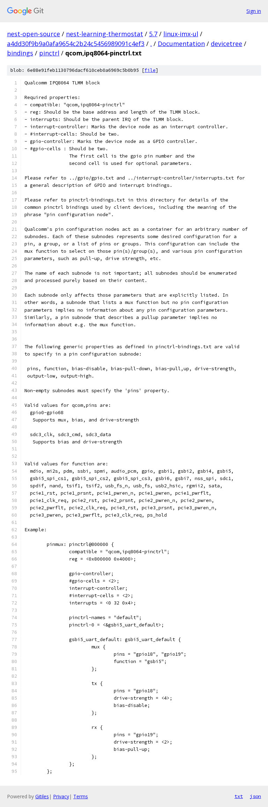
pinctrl (49, 53)
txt (238, 796)
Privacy (61, 796)
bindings (20, 53)
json (255, 796)
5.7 (153, 34)
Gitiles (42, 796)
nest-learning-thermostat (104, 34)
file (150, 70)
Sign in (253, 11)
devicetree (226, 43)
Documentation (181, 43)
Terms (80, 796)
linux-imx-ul (180, 34)
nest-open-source (33, 34)
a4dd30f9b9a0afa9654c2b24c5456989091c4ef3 (75, 43)
